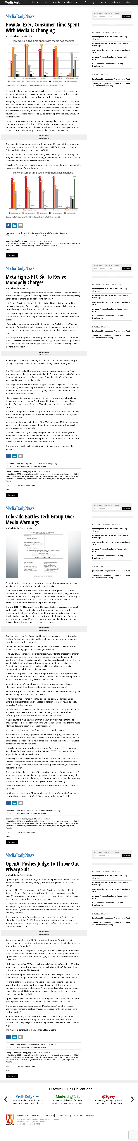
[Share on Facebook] (8, 225)
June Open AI (51, 974)
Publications (34, 2)
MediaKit (35, 1115)
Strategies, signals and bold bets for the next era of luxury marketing (112, 84)
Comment (11, 255)
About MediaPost (23, 1115)
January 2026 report (28, 970)
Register (104, 2)
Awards (56, 2)
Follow (127, 2)
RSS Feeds (59, 1115)
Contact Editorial (47, 1115)
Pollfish (33, 160)
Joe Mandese (13, 36)
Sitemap (68, 1115)
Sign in (94, 2)
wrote (38, 659)
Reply (8, 249)
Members (68, 2)
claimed (17, 340)
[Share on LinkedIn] (14, 225)
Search (86, 2)
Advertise (116, 2)
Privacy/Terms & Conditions (84, 1115)
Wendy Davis (13, 288)
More (78, 2)
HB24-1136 (19, 607)
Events (46, 2)
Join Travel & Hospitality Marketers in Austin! (112, 79)
